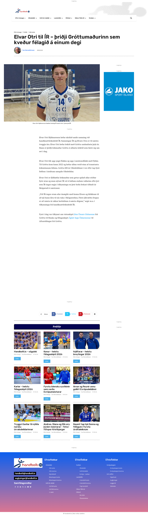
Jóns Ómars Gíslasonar (84, 214)
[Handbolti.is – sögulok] (27, 340)
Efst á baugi (17, 32)
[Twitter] (23, 487)
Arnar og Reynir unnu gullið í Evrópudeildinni (84, 388)
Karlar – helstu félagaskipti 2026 (23, 388)
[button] (131, 18)
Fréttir (25, 32)
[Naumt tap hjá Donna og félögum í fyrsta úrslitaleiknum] (86, 413)
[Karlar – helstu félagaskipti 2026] (27, 375)
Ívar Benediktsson (28, 50)
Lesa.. (17, 358)
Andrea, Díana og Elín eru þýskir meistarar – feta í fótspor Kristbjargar (57, 427)
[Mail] (20, 487)
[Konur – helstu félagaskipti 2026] (57, 340)
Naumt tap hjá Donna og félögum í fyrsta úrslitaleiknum (86, 427)
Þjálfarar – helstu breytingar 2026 (82, 353)
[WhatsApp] (25, 487)
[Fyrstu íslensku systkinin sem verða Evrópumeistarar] (57, 375)
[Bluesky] (30, 487)
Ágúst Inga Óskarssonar (80, 217)
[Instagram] (18, 487)
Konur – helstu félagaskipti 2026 (53, 353)
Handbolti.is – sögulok (25, 351)
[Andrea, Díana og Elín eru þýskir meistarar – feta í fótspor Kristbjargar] (57, 413)
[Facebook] (15, 487)
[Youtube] (28, 487)
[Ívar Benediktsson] (18, 50)
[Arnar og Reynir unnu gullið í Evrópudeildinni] (86, 375)
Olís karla (32, 32)
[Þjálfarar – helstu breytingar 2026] (86, 340)
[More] (95, 314)
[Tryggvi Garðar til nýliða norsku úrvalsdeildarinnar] (27, 413)
